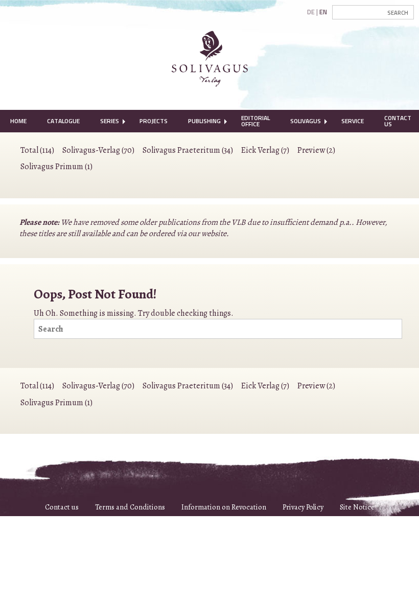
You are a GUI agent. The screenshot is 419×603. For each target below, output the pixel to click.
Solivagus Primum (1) (56, 166)
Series (109, 121)
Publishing (204, 121)
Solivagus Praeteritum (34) (188, 150)
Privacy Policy (303, 507)
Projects (153, 121)
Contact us (62, 507)
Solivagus (305, 121)
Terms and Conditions (130, 507)
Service (352, 121)
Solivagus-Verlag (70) (98, 150)
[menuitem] (18, 121)
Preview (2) (316, 150)
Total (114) (37, 150)
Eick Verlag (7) (265, 150)
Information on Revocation (223, 507)
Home (18, 121)
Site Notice (357, 507)
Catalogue (63, 121)
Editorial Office (255, 121)
